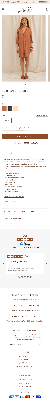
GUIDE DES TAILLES (25, 356)
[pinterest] (28, 392)
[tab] (25, 154)
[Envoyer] (39, 344)
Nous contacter (25, 386)
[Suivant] (28, 84)
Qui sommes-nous (25, 363)
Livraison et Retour (25, 379)
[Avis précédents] (3, 263)
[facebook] (21, 392)
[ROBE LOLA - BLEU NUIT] (9, 108)
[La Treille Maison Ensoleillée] (25, 9)
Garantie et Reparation (25, 383)
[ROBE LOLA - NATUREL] (15, 108)
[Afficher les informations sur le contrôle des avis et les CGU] (38, 247)
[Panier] (47, 9)
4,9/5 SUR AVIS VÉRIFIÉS (25, 366)
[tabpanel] (25, 175)
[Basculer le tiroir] (3, 9)
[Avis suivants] (46, 263)
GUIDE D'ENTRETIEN (25, 359)
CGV (25, 369)
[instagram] (25, 392)
